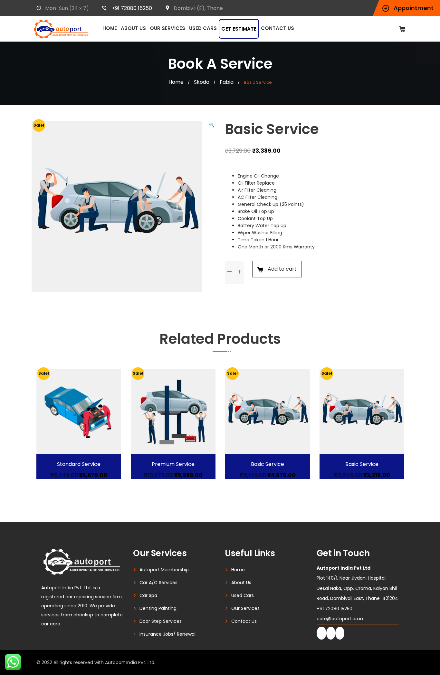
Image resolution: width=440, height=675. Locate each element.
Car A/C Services (158, 582)
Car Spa (148, 595)
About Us (133, 28)
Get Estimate (238, 28)
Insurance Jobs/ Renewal (167, 634)
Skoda (201, 82)
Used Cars (203, 28)
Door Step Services (160, 621)
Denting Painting (158, 608)
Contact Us (277, 28)
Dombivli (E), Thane (198, 8)
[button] (212, 125)
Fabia (227, 82)
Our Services (167, 28)
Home (109, 28)
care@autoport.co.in (340, 618)
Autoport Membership (164, 569)
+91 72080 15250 (132, 8)
